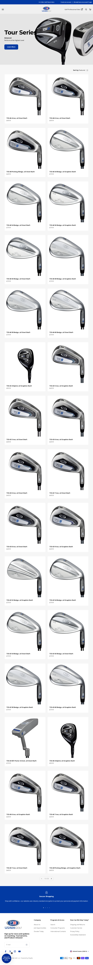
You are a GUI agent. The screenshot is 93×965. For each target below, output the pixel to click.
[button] (6, 958)
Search (52, 925)
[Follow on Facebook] (5, 951)
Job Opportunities (40, 928)
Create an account (66, 2)
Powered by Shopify (27, 958)
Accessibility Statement (78, 935)
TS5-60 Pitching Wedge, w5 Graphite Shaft (64, 868)
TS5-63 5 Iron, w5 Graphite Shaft (61, 386)
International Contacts (58, 931)
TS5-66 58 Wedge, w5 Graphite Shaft (62, 279)
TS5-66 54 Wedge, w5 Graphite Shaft (62, 172)
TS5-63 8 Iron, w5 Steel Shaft (16, 547)
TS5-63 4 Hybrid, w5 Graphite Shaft (19, 386)
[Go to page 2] (51, 878)
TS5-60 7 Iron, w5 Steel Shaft (16, 868)
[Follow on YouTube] (19, 951)
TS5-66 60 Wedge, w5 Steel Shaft (61, 332)
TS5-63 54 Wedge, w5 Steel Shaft (18, 654)
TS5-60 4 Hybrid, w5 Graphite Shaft (62, 761)
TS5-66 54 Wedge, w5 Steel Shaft (18, 225)
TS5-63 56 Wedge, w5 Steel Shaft (61, 654)
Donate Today (39, 931)
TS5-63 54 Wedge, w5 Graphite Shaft (62, 600)
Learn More (11, 47)
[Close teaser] (12, 953)
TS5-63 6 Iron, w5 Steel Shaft (16, 493)
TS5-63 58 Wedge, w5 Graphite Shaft (19, 707)
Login (90, 2)
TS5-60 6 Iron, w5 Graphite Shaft (18, 814)
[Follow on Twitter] (10, 951)
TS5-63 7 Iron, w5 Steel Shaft (59, 493)
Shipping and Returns (77, 925)
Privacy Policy (74, 931)
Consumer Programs (57, 928)
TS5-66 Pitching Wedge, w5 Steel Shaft (20, 172)
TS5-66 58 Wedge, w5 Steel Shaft (18, 332)
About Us (37, 925)
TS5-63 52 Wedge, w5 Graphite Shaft (19, 600)
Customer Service (76, 928)
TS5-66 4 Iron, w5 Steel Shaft (16, 118)
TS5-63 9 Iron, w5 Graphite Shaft (61, 547)
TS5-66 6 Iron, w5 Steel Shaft (59, 118)
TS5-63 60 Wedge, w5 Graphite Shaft (62, 707)
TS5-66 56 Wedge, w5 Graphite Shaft (62, 225)
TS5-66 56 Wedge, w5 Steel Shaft (18, 279)
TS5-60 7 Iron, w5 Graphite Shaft (61, 814)
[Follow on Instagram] (15, 951)
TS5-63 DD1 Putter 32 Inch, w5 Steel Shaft (21, 761)
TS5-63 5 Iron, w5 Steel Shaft (16, 439)
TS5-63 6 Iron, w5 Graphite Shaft (61, 439)
